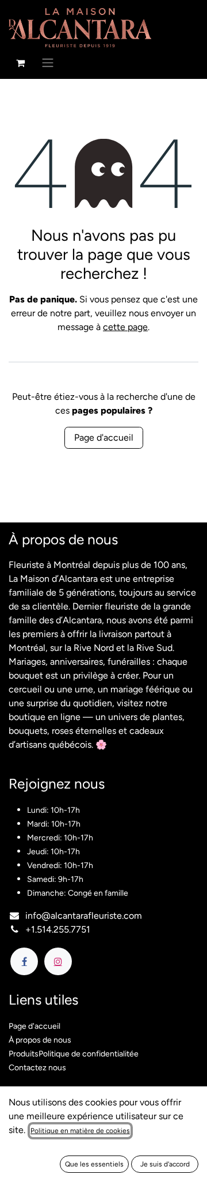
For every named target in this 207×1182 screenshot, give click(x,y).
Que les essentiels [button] (94, 1164)
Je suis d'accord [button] (165, 1164)
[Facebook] (24, 961)
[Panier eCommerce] (20, 62)
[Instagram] (58, 961)
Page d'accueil (103, 437)
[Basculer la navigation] (47, 62)
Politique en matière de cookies (80, 1131)
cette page (125, 326)
